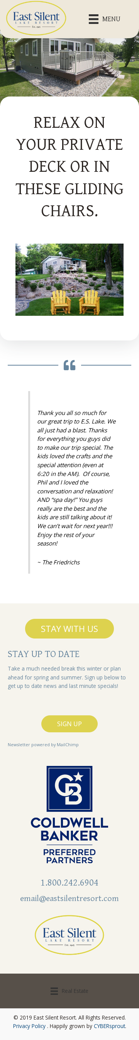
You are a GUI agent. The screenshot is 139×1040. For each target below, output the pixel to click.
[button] (69, 628)
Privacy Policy (29, 1026)
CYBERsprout (109, 1026)
